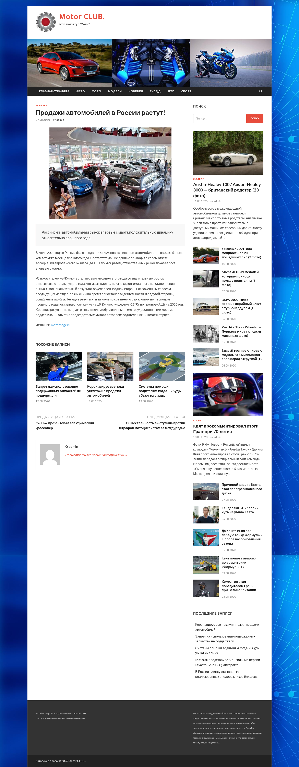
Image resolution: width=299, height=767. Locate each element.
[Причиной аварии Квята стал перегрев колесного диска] (206, 499)
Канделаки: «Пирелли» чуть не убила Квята (240, 510)
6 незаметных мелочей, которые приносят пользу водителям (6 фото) (241, 278)
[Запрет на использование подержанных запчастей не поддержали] (59, 382)
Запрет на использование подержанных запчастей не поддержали (58, 390)
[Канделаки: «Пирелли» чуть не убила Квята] (206, 522)
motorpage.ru (60, 325)
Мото (96, 91)
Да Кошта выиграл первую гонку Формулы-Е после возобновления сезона (242, 537)
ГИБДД (155, 91)
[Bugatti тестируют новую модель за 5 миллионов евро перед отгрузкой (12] (206, 365)
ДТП (171, 91)
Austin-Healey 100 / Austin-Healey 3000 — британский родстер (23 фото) (227, 190)
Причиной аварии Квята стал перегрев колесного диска (242, 489)
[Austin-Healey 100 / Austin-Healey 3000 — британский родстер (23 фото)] (228, 175)
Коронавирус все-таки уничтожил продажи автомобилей (105, 390)
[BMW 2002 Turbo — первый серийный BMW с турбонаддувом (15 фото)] (206, 314)
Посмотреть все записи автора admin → (96, 455)
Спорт (186, 91)
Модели (115, 91)
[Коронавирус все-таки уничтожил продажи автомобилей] (110, 382)
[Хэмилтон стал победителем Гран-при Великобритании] (206, 596)
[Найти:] (228, 118)
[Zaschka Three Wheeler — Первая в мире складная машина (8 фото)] (206, 341)
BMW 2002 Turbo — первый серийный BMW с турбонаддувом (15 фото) (241, 306)
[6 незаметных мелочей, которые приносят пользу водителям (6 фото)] (206, 286)
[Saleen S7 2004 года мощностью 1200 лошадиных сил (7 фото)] (206, 263)
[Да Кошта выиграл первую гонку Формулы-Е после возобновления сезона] (206, 545)
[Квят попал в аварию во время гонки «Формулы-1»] (206, 572)
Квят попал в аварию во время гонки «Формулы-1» (239, 562)
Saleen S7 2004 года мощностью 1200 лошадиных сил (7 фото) (241, 253)
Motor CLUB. (82, 16)
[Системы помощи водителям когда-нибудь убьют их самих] (162, 382)
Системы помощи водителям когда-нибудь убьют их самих (160, 390)
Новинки (136, 91)
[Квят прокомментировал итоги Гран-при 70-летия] (228, 417)
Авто (80, 91)
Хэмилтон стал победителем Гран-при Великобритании (239, 586)
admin (60, 119)
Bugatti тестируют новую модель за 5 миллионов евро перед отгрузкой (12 (242, 354)
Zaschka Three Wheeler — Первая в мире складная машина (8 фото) (241, 331)
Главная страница (54, 91)
